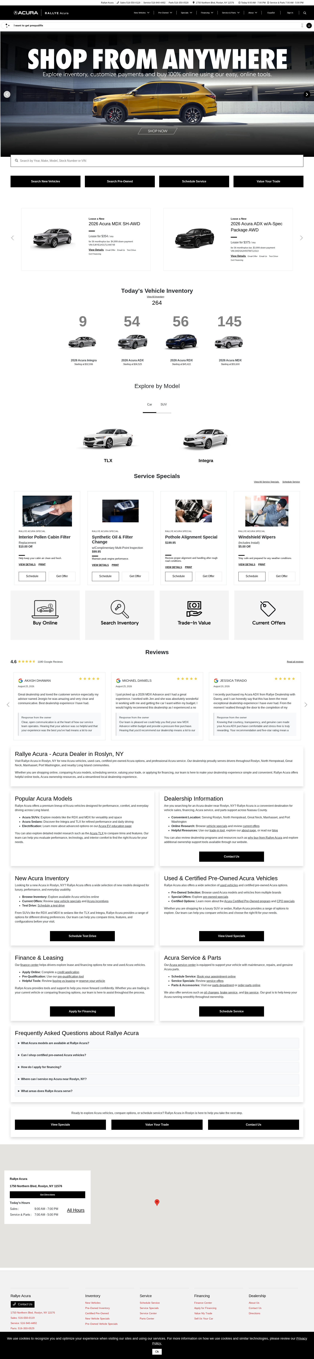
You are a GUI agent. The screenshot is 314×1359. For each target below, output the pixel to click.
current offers (251, 826)
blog (275, 830)
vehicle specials (216, 826)
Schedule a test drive (51, 905)
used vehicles (229, 885)
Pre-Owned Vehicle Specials (101, 1323)
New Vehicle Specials (97, 1318)
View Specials (60, 1124)
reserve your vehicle (92, 980)
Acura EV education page (115, 826)
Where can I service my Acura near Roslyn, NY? (54, 1079)
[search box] (157, 159)
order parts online (249, 985)
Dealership (257, 1296)
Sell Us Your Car (203, 1318)
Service (146, 1296)
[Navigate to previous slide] (2, 94)
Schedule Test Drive (82, 936)
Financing (202, 1296)
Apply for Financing (82, 1011)
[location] (193, 2)
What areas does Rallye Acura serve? (47, 1091)
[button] (157, 1202)
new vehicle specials (67, 901)
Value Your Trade (157, 1124)
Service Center (148, 1313)
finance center (29, 964)
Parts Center (147, 1318)
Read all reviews (295, 661)
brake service (228, 992)
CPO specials (286, 901)
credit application (68, 972)
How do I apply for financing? (41, 1067)
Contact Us (231, 856)
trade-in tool (217, 830)
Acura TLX (97, 833)
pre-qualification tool (71, 976)
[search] (304, 13)
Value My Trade (203, 1313)
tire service (252, 992)
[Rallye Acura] (42, 12)
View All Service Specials (266, 482)
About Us (254, 1302)
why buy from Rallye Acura (265, 837)
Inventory (92, 1296)
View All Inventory (155, 296)
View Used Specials (231, 936)
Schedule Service (291, 482)
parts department (223, 985)
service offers (215, 980)
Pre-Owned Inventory (97, 1308)
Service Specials (149, 1308)
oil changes (211, 992)
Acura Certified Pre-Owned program (247, 901)
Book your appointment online (216, 976)
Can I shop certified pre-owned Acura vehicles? (53, 1055)
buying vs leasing (64, 980)
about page (248, 830)
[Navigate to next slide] (311, 94)
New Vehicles (92, 1302)
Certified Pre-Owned (97, 1313)
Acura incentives (97, 901)
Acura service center (182, 964)
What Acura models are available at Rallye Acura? (55, 1043)
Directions (254, 1313)
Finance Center (203, 1302)
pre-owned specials (215, 896)
